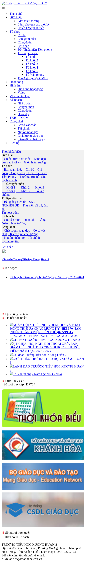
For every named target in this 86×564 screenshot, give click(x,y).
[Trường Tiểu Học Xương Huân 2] (24, 3)
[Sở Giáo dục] (43, 459)
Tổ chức (7, 166)
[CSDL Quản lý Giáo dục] (43, 525)
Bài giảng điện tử (14, 201)
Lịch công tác (10, 241)
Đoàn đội (28, 219)
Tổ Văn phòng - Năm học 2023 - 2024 (37, 374)
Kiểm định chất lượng (23, 234)
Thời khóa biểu (11, 151)
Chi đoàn (7, 247)
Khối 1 (8, 187)
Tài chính (32, 237)
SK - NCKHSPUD (18, 203)
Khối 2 (23, 187)
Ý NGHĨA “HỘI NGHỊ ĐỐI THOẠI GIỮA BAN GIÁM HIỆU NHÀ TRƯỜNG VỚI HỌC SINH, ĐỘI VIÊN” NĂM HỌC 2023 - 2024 (45, 347)
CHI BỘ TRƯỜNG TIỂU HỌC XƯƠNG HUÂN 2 (46, 339)
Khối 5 (23, 191)
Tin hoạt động (10, 212)
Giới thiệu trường (34, 162)
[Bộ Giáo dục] (43, 488)
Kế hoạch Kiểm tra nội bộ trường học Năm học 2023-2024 (47, 276)
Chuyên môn (11, 219)
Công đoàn (17, 173)
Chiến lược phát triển (16, 158)
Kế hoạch (8, 216)
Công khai (8, 227)
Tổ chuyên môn (13, 184)
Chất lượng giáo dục (16, 230)
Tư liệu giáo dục (12, 198)
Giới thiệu (8, 155)
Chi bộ (28, 169)
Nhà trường (17, 223)
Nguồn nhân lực (13, 237)
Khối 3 (37, 187)
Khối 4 (8, 191)
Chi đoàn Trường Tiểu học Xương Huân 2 (25, 259)
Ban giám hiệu (12, 169)
